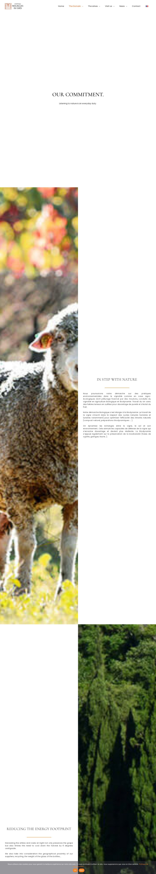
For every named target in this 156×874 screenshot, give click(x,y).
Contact (136, 6)
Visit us (108, 6)
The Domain (75, 6)
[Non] (153, 867)
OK (75, 870)
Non (81, 870)
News (122, 6)
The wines (93, 6)
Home (61, 6)
